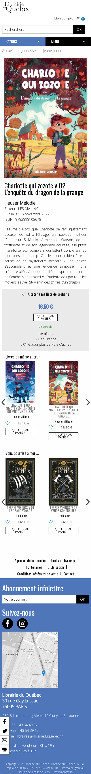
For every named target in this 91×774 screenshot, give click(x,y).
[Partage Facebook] (4, 721)
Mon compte (63, 18)
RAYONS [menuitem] (11, 41)
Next (87, 402)
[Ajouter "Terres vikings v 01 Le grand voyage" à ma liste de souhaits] (8, 522)
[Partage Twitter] (4, 730)
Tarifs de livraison (63, 560)
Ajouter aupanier (45, 317)
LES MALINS (28, 208)
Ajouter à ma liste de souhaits (48, 294)
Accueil (7, 50)
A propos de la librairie (30, 560)
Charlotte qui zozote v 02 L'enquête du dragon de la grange (63, 411)
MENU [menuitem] (55, 41)
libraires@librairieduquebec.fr (40, 736)
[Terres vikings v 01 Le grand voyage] (20, 482)
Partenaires (34, 567)
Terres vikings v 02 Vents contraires (63, 509)
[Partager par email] (4, 739)
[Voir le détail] (20, 382)
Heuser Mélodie (20, 203)
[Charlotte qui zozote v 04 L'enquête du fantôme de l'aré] (20, 382)
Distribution (55, 567)
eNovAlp (67, 772)
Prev (3, 402)
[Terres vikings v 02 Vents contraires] (63, 482)
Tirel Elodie (20, 515)
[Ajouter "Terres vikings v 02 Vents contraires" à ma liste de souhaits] (52, 522)
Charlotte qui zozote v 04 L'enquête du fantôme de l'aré (20, 408)
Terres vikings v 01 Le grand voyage (20, 509)
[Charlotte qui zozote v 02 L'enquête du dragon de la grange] (63, 383)
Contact (68, 574)
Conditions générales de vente (37, 574)
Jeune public (52, 50)
